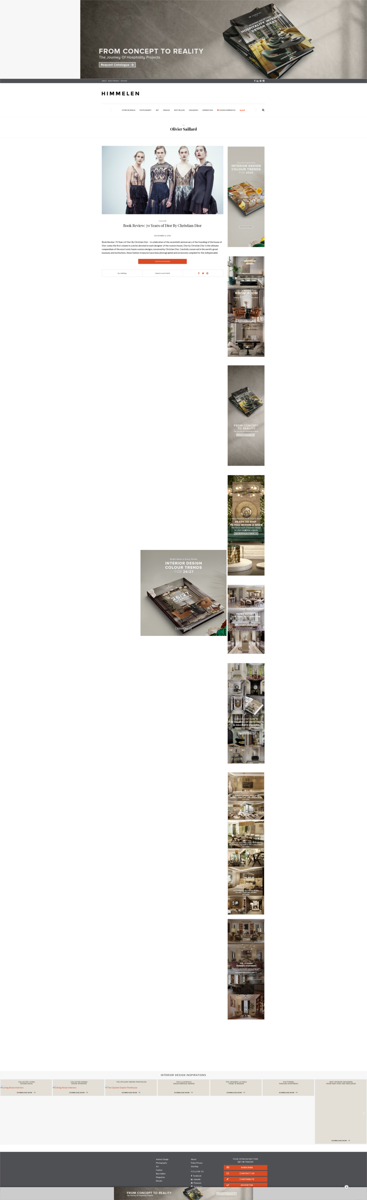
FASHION (162, 221)
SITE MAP (124, 81)
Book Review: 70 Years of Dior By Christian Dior (162, 225)
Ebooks (159, 1181)
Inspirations (207, 110)
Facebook (197, 1176)
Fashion (166, 110)
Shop (242, 110)
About (104, 81)
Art (157, 110)
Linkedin (197, 1179)
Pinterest (197, 1183)
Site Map (194, 1166)
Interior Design (128, 110)
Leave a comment (162, 273)
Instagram (197, 1186)
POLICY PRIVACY (113, 81)
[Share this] (199, 273)
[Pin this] (207, 273)
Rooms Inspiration (227, 110)
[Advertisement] (86, 1048)
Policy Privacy (197, 1163)
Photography (145, 110)
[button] (364, 1113)
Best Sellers (179, 110)
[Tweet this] (203, 273)
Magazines (193, 110)
